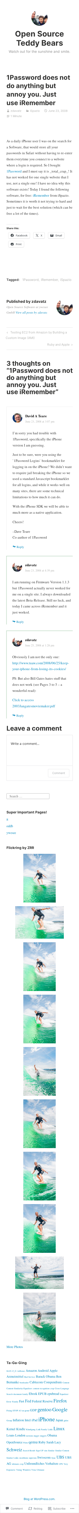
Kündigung (30, 1429)
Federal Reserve (42, 1401)
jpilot (66, 1420)
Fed (28, 1401)
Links (50, 1429)
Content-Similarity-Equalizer (19, 1388)
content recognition (41, 1388)
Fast (21, 1401)
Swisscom (44, 1457)
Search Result (29, 1450)
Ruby (42, 1442)
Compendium (53, 1382)
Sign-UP (39, 1450)
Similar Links (12, 1457)
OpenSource (14, 1442)
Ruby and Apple (58, 345)
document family (20, 1394)
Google (59, 1409)
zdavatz (16, 110)
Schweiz (14, 1449)
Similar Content (62, 1450)
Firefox (60, 1401)
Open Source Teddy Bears (39, 38)
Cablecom (36, 1382)
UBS (60, 1457)
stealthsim (23, 1457)
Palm (25, 1442)
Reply (20, 547)
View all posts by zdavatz (31, 312)
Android (43, 1370)
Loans (10, 1435)
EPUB (42, 1393)
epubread (53, 1393)
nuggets (43, 1435)
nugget (36, 1435)
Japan (59, 1420)
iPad (34, 1420)
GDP (33, 1410)
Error (8, 1401)
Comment (58, 773)
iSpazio (35, 110)
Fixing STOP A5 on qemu (17, 1410)
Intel (28, 1420)
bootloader (24, 1382)
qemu (33, 1442)
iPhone (46, 1419)
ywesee (11, 832)
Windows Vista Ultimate (33, 1469)
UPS (61, 1463)
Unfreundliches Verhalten (41, 1463)
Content (66, 1382)
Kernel (10, 1429)
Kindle (20, 1429)
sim (45, 1450)
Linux (59, 1428)
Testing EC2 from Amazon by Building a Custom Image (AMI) (36, 335)
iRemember (41, 195)
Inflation (18, 1420)
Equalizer (64, 1394)
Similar (51, 1450)
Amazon (31, 1370)
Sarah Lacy (53, 1442)
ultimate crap (17, 1463)
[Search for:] (27, 796)
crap (52, 1388)
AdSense (21, 1371)
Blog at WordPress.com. (39, 1499)
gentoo (44, 1409)
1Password (14, 171)
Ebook (33, 1393)
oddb (9, 826)
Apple (53, 1370)
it (7, 819)
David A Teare (36, 415)
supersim (32, 1457)
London (20, 1435)
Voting (19, 1469)
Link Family (41, 1429)
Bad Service (29, 1376)
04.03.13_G (11, 1371)
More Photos (14, 1347)
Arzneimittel (14, 1376)
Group (9, 1420)
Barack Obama (45, 1376)
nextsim (29, 1435)
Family (15, 1401)
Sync (53, 1457)
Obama (52, 1435)
